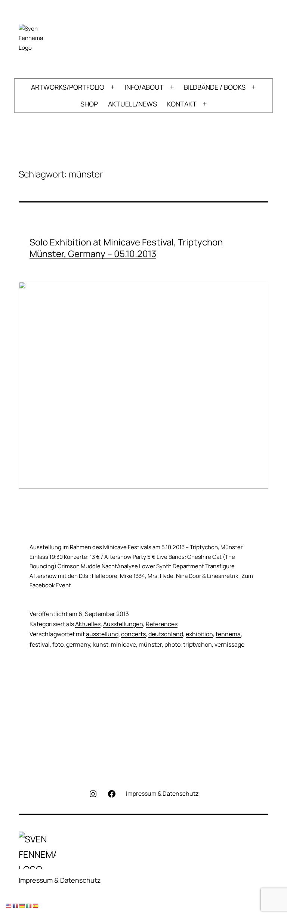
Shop (89, 103)
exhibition (199, 634)
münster (150, 644)
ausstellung (102, 634)
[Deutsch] (22, 906)
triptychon (197, 644)
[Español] (36, 906)
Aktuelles (88, 624)
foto (58, 644)
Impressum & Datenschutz (60, 880)
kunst (100, 644)
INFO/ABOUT (144, 87)
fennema (228, 634)
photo (172, 644)
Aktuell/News (132, 103)
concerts (133, 634)
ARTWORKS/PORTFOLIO (67, 87)
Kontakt (182, 103)
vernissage (229, 644)
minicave (123, 644)
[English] (9, 906)
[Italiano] (29, 906)
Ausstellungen (123, 624)
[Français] (15, 906)
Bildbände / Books (215, 87)
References (162, 624)
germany (78, 644)
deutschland (165, 634)
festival (40, 644)
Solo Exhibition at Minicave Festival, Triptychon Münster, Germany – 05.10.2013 (126, 248)
